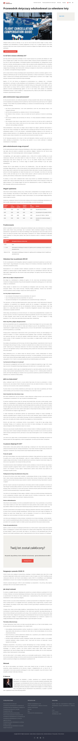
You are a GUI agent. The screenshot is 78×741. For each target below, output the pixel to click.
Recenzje (29, 709)
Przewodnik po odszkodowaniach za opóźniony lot (13, 705)
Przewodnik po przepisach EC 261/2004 (11, 709)
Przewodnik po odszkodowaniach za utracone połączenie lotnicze (12, 719)
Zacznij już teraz (27, 560)
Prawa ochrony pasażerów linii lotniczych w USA (13, 714)
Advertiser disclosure (48, 733)
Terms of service (61, 733)
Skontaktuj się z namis (56, 713)
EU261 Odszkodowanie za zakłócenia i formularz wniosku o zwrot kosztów (37, 706)
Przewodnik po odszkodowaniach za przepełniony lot (14, 716)
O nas (53, 710)
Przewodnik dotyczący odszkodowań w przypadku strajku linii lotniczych (13, 726)
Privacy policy (54, 733)
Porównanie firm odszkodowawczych (35, 713)
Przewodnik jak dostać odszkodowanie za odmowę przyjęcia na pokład (13, 723)
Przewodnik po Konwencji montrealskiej (11, 713)
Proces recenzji (55, 712)
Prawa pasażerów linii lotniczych (10, 703)
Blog (28, 711)
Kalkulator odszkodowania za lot (34, 703)
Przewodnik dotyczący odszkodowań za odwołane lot (14, 707)
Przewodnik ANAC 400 (7, 711)
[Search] (72, 2)
